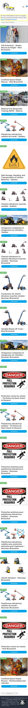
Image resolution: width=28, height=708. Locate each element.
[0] (25, 6)
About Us (3, 701)
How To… (8, 705)
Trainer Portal (13, 704)
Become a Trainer (9, 701)
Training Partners (5, 702)
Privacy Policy (12, 702)
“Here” (3, 19)
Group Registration (5, 704)
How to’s (14, 19)
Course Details (14, 53)
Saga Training (11, 698)
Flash (26, 698)
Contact (16, 701)
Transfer (3, 705)
